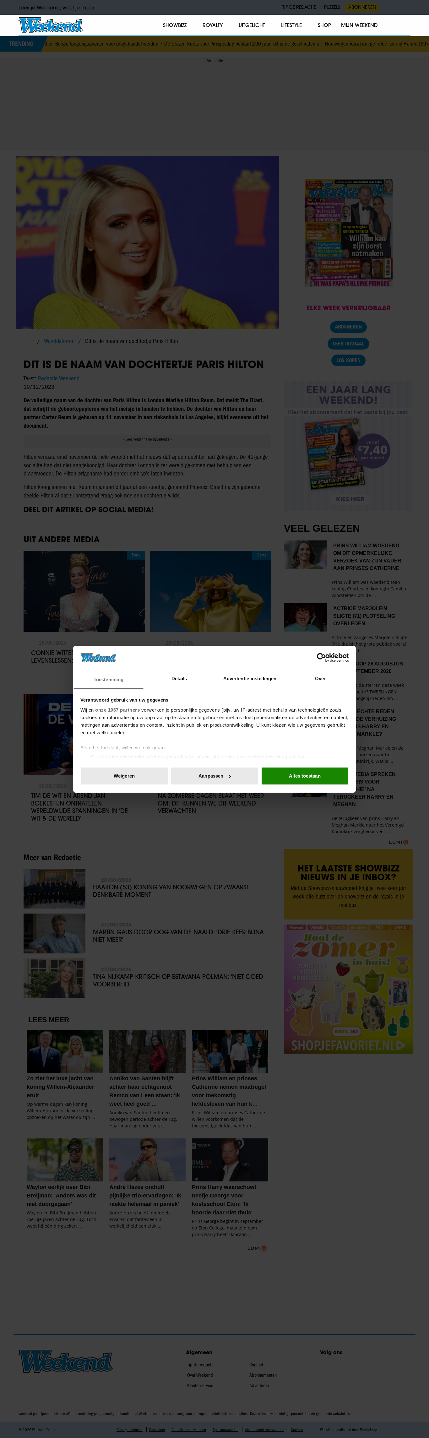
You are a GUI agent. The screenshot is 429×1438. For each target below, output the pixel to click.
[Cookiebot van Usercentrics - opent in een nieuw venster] (321, 657)
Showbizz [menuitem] (175, 25)
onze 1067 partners (117, 709)
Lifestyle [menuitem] (291, 25)
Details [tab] (179, 678)
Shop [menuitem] (324, 25)
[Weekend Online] (51, 25)
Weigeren (124, 776)
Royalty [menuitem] (213, 25)
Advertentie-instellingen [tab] (249, 678)
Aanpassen (210, 776)
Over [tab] (320, 678)
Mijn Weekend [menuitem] (359, 25)
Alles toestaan (304, 776)
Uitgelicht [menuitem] (252, 25)
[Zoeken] (405, 25)
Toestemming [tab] (108, 679)
